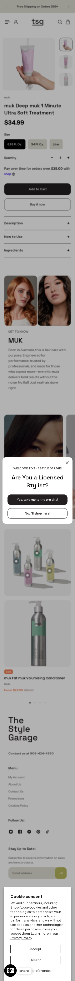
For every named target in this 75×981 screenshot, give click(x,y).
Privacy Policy (21, 938)
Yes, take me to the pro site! (37, 500)
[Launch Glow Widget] (10, 970)
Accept (35, 949)
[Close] (67, 462)
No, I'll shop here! (37, 513)
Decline (35, 960)
